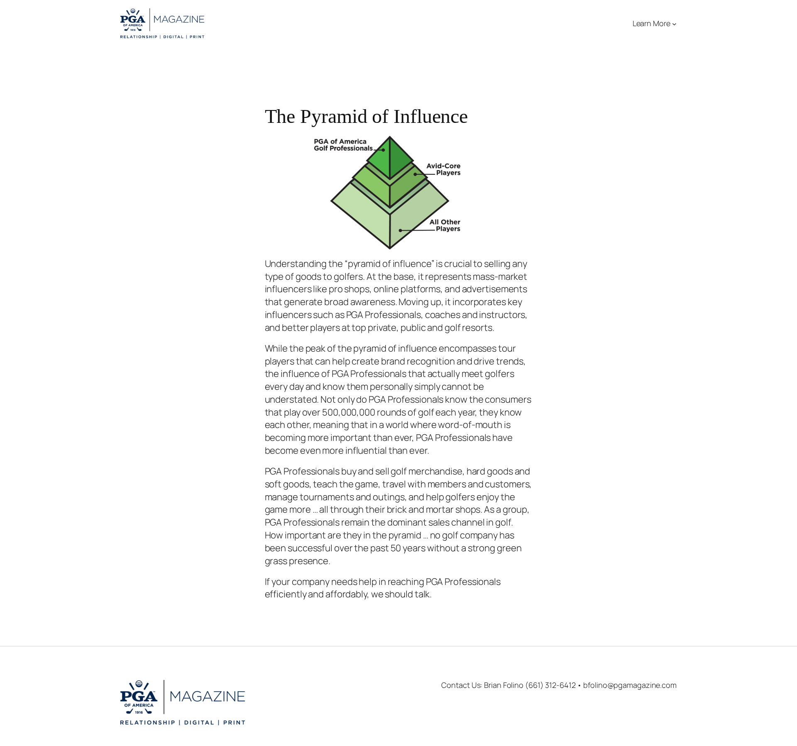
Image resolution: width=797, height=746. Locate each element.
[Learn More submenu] (674, 23)
